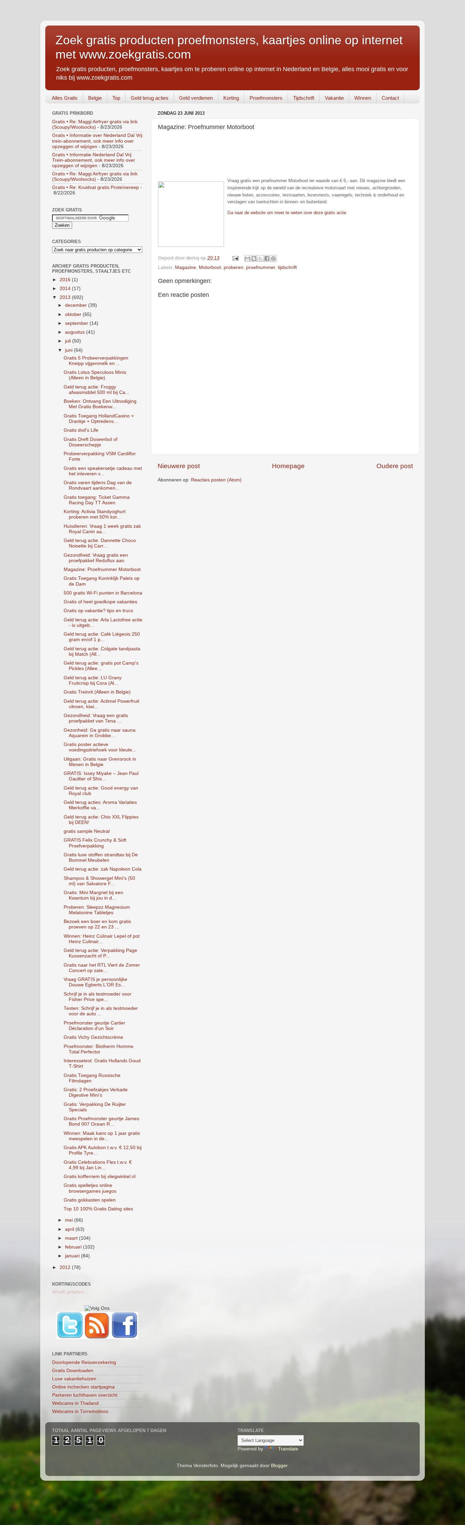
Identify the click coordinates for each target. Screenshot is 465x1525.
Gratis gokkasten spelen (90, 1200)
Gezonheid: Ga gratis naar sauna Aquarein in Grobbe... (99, 733)
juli (68, 341)
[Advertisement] (285, 160)
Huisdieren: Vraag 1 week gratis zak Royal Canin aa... (102, 529)
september (77, 323)
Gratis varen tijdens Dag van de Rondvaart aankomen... (98, 485)
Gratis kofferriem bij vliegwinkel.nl (99, 1176)
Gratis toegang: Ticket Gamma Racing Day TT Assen (97, 500)
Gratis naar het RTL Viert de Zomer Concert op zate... (102, 968)
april (70, 1229)
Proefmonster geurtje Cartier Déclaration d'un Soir (94, 1025)
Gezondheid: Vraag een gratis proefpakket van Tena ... (96, 718)
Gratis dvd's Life (81, 430)
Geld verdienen (196, 98)
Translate (288, 1448)
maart (72, 1238)
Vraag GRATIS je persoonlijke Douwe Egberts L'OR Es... (95, 982)
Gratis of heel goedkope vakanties (100, 601)
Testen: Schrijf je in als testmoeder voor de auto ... (101, 1011)
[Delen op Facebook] (266, 258)
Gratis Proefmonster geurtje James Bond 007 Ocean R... (101, 1121)
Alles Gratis (65, 98)
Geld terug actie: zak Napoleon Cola (103, 869)
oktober (74, 314)
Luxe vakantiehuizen (74, 1378)
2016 (66, 279)
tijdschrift (287, 267)
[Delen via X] (260, 258)
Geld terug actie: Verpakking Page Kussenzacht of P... (100, 953)
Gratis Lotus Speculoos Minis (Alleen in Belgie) (95, 375)
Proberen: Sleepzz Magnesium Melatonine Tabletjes (97, 910)
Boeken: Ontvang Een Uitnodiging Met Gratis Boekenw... (100, 404)
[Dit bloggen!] (254, 258)
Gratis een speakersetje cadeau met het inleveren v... (103, 471)
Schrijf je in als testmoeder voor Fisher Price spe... (97, 996)
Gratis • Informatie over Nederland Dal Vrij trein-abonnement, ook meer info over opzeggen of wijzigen (97, 141)
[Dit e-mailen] (247, 258)
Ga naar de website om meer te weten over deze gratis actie (286, 212)
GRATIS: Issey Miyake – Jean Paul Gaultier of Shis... (101, 776)
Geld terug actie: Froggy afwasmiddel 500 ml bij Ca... (96, 389)
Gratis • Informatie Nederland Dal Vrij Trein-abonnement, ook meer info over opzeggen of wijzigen (93, 160)
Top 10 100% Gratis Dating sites (98, 1208)
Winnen (362, 98)
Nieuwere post (179, 466)
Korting (231, 98)
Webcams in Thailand (75, 1403)
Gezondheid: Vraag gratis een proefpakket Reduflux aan (96, 558)
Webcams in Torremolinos (80, 1411)
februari (74, 1247)
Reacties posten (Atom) (216, 479)
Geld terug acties (150, 98)
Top (116, 98)
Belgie (95, 98)
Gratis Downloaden (72, 1370)
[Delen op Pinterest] (273, 258)
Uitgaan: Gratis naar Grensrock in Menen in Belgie (100, 762)
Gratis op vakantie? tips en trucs (98, 610)
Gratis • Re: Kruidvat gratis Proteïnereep (95, 187)
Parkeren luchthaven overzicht (84, 1395)
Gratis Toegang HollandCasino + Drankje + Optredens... (99, 418)
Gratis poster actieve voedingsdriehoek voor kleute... (100, 747)
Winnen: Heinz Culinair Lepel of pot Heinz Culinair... (102, 939)
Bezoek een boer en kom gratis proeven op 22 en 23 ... (97, 924)
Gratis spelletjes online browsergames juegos (90, 1188)
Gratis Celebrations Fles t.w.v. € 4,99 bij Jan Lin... (98, 1165)
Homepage (288, 466)
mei (69, 1220)
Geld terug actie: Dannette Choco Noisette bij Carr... (100, 543)
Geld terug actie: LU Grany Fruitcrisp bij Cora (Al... (93, 680)
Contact (390, 98)
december (76, 305)
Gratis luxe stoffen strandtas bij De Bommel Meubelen (101, 857)
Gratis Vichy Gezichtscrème (93, 1037)
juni (69, 350)
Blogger (279, 1465)
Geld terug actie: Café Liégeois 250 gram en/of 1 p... (102, 637)
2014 (66, 288)
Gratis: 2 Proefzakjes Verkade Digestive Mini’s (96, 1092)
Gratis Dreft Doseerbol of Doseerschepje (90, 442)
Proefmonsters (266, 98)
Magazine (185, 267)
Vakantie (334, 98)
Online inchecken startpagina (83, 1386)
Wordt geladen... (70, 1291)
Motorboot (210, 267)
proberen (233, 267)
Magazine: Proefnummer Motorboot (102, 569)
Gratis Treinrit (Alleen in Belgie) (97, 692)
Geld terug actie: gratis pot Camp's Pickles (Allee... (101, 666)
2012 (66, 1267)
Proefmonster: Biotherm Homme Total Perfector (98, 1049)
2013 (66, 297)
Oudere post (394, 466)
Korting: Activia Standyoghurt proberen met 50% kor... (95, 514)
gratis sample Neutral (87, 831)
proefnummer (260, 267)
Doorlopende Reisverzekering (84, 1362)
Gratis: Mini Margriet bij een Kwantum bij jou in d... (93, 895)
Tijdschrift (303, 98)
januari (73, 1255)
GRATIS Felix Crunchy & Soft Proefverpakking (95, 843)
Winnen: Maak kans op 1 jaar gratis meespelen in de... (102, 1136)
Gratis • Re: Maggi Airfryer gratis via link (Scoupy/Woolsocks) (95, 124)
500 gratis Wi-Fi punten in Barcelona (103, 592)
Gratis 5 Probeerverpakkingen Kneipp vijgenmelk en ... (96, 360)
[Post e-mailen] (235, 257)
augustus (75, 332)
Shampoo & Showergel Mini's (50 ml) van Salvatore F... (99, 881)
